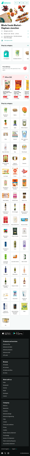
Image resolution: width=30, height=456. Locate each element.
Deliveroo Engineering (8, 416)
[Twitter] (5, 453)
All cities (5, 373)
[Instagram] (8, 453)
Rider (4, 382)
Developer (5, 393)
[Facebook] (2, 453)
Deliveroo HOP (6, 352)
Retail (4, 390)
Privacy (5, 427)
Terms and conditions (8, 424)
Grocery (5, 388)
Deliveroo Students (7, 349)
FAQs (4, 419)
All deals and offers (7, 370)
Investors (5, 411)
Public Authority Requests (9, 441)
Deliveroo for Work (7, 347)
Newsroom (5, 408)
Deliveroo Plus (6, 344)
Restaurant (5, 385)
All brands (5, 364)
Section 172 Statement (8, 438)
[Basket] (19, 2)
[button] (15, 31)
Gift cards (5, 355)
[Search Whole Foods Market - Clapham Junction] (15, 2)
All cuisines (6, 367)
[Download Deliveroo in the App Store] (6, 333)
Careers (5, 396)
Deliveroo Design (7, 413)
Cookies (5, 430)
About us (5, 405)
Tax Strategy (6, 435)
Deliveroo (6, 3)
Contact (5, 422)
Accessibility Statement (9, 443)
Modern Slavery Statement (9, 432)
